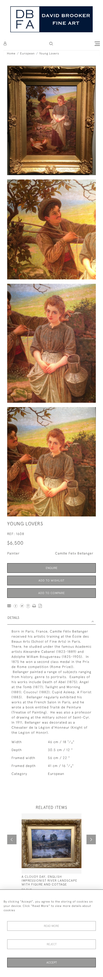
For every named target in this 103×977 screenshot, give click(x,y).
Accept (51, 962)
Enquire (51, 568)
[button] (51, 43)
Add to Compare (51, 593)
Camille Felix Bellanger (74, 553)
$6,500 (15, 543)
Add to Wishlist (51, 580)
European (27, 53)
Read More (51, 926)
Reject (52, 944)
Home (11, 53)
